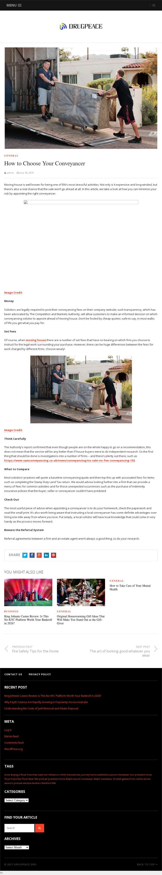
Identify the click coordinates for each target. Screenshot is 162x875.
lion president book (141, 774)
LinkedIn (46, 555)
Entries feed (11, 736)
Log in (8, 730)
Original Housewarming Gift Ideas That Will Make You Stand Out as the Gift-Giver (81, 620)
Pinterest (53, 555)
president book (56, 778)
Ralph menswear (103, 778)
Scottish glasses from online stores (131, 778)
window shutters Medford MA (39, 783)
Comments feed (14, 742)
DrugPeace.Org (25, 864)
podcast (43, 778)
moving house (36, 340)
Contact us (13, 674)
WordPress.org (13, 749)
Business (11, 611)
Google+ (39, 555)
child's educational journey (74, 774)
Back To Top (146, 864)
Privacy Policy (40, 674)
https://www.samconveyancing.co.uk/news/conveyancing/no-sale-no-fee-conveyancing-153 (69, 460)
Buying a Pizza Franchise (24, 774)
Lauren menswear (119, 774)
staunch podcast (13, 783)
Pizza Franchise (13, 778)
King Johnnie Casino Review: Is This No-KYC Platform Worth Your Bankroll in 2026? (28, 620)
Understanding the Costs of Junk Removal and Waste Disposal (41, 708)
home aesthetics (99, 774)
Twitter (24, 555)
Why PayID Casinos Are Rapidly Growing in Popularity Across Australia (46, 702)
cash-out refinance (48, 774)
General (11, 155)
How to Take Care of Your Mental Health (130, 587)
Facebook (32, 555)
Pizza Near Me (30, 778)
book (7, 774)
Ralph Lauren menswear (79, 778)
